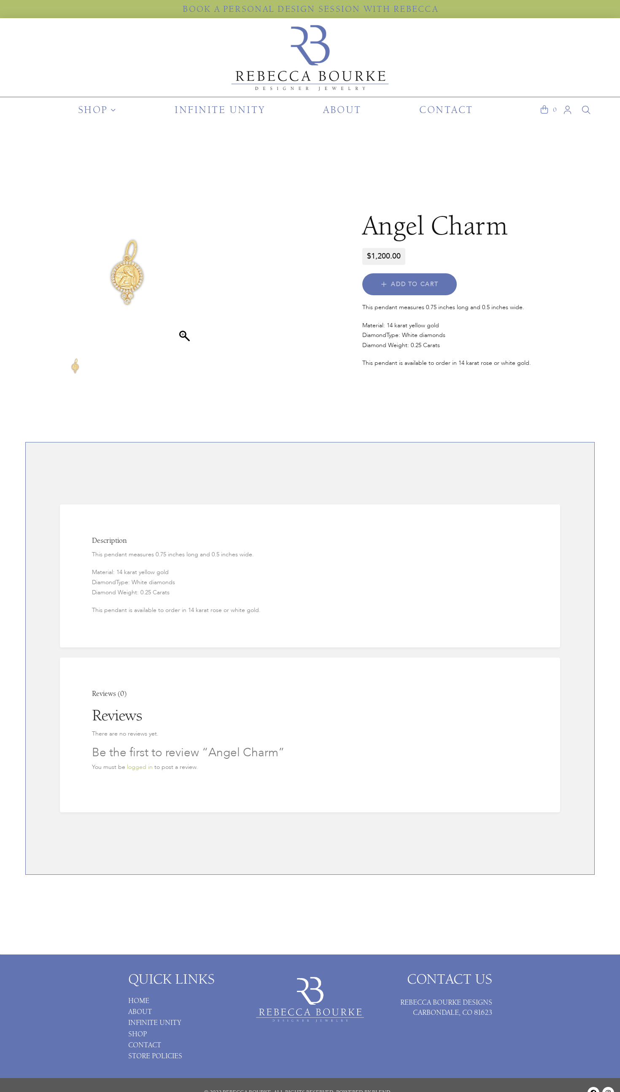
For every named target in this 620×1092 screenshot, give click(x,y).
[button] (544, 110)
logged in (140, 767)
